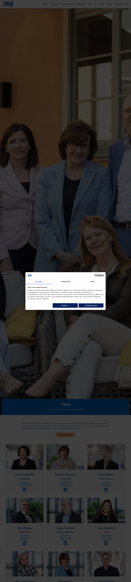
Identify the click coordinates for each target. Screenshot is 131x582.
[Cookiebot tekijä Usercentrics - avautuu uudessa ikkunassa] (96, 275)
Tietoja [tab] (92, 281)
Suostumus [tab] (38, 281)
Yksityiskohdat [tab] (65, 281)
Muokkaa (64, 305)
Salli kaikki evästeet (91, 305)
